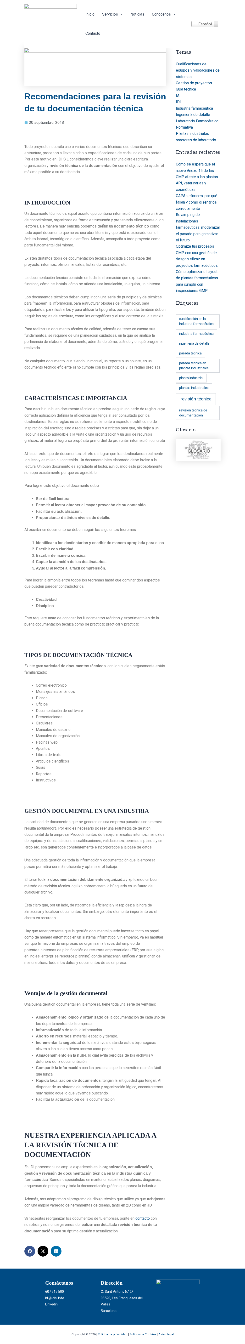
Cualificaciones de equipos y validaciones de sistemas (198, 70)
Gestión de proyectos (194, 83)
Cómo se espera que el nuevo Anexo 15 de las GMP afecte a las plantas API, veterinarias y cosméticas (197, 177)
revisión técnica (196, 399)
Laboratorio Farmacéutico (197, 121)
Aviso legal (166, 1334)
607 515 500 (54, 1291)
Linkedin (51, 1304)
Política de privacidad (113, 1334)
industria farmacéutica (196, 334)
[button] (120, 14)
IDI (178, 102)
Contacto (92, 33)
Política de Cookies (143, 1334)
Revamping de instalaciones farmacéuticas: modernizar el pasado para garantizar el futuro (198, 227)
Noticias (137, 14)
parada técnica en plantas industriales (194, 365)
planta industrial (191, 378)
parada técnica (190, 353)
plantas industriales (194, 388)
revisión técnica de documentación (193, 412)
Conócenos (161, 14)
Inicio (90, 14)
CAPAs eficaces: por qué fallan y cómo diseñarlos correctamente (196, 202)
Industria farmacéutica (194, 108)
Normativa (184, 127)
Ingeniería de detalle (193, 114)
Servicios (110, 14)
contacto (142, 1218)
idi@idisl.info (54, 1298)
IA (177, 95)
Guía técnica (186, 89)
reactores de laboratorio (196, 140)
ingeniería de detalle (194, 343)
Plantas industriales (192, 133)
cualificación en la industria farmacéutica (196, 321)
